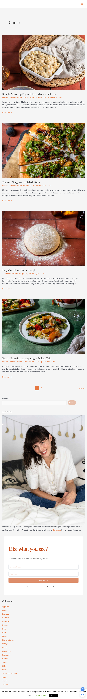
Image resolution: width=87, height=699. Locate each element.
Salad (4, 662)
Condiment (6, 621)
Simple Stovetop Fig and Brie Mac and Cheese (29, 94)
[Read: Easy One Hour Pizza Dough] (43, 238)
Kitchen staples (8, 640)
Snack (4, 670)
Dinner (19, 97)
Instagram (57, 530)
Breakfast (5, 614)
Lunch (25, 97)
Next (82, 388)
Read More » (7, 113)
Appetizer (5, 607)
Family (4, 636)
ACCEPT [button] (54, 695)
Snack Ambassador (9, 673)
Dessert (5, 625)
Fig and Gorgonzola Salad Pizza (21, 182)
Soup (4, 677)
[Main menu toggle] (82, 4)
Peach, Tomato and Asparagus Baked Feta (26, 358)
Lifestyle (5, 644)
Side (37, 97)
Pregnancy (6, 655)
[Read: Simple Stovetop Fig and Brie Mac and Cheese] (43, 62)
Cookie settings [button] (40, 695)
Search (5, 399)
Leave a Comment (9, 97)
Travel (4, 681)
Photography (7, 651)
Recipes (31, 97)
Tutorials (5, 685)
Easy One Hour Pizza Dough (18, 270)
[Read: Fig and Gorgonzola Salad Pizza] (43, 150)
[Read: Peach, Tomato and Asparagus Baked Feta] (43, 326)
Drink (4, 633)
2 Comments (7, 274)
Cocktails (5, 618)
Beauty (4, 610)
